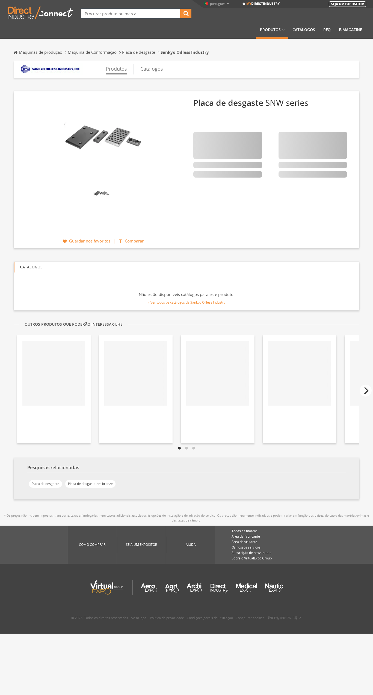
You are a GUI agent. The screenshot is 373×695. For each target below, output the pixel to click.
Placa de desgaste (45, 483)
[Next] (366, 391)
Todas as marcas (244, 531)
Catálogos (303, 29)
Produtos (270, 29)
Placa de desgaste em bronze (90, 483)
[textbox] (131, 13)
